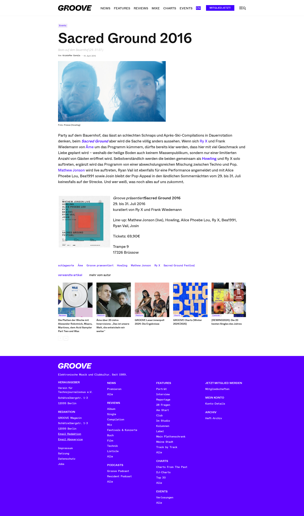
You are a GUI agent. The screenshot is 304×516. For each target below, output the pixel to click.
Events (62, 25)
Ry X (203, 141)
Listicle (216, 315)
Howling (209, 158)
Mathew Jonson (71, 170)
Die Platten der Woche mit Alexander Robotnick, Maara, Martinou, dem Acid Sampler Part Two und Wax (75, 325)
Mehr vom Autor (100, 275)
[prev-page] (60, 338)
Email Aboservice (70, 439)
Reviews (62, 315)
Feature (100, 315)
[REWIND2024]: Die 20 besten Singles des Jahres (226, 322)
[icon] (242, 8)
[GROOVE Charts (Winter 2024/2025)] (190, 300)
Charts (177, 315)
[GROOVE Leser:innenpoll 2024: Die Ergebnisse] (152, 300)
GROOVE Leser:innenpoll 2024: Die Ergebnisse (149, 322)
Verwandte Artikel (70, 275)
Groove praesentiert (100, 265)
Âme (90, 147)
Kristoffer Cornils (71, 55)
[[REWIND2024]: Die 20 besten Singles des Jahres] (228, 300)
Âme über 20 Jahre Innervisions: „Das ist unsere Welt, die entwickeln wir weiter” (112, 325)
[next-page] (66, 338)
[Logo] (75, 8)
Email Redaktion (69, 434)
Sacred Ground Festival (179, 265)
